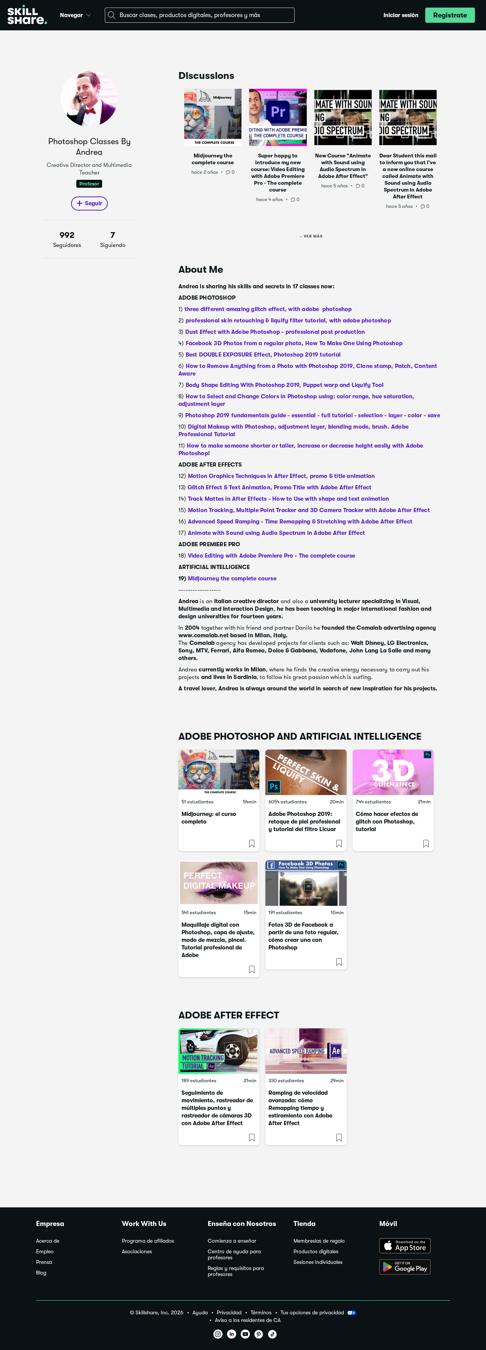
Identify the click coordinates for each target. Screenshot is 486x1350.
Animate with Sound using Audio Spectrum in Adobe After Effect (276, 533)
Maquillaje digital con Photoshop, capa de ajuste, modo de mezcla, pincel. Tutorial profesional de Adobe (218, 940)
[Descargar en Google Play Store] (414, 1267)
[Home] (27, 15)
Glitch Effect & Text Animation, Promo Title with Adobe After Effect (279, 487)
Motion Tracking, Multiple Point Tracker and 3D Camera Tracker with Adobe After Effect (309, 510)
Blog (41, 1273)
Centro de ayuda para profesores (234, 1254)
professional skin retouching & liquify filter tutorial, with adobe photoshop (288, 320)
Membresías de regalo (319, 1241)
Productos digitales (315, 1251)
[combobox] (200, 15)
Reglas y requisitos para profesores (236, 1271)
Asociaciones (137, 1251)
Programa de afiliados (148, 1241)
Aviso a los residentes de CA (248, 1320)
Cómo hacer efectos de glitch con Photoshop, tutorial (387, 822)
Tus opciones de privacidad (312, 1312)
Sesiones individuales (317, 1262)
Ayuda (200, 1312)
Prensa (44, 1262)
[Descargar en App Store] (414, 1246)
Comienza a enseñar (232, 1241)
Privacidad (229, 1312)
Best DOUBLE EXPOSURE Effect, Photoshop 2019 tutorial (263, 354)
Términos (261, 1312)
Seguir (93, 203)
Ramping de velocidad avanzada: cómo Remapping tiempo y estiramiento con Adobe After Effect (300, 1108)
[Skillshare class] (218, 772)
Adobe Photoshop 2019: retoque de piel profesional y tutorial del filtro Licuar (304, 822)
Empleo (45, 1251)
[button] (88, 14)
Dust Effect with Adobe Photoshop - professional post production (275, 331)
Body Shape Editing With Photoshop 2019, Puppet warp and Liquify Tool (285, 385)
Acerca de (47, 1241)
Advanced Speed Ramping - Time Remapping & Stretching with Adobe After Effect (300, 521)
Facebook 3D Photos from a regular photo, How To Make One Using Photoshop (294, 343)
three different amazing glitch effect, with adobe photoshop (270, 309)
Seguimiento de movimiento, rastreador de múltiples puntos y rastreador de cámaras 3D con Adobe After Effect (217, 1108)
